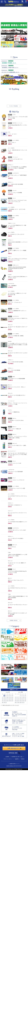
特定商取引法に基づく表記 (17, 756)
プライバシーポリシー (8, 758)
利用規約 (22, 758)
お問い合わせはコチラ (13, 748)
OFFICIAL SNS (13, 753)
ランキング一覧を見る (13, 106)
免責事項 (17, 758)
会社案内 (7, 756)
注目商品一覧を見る (13, 620)
